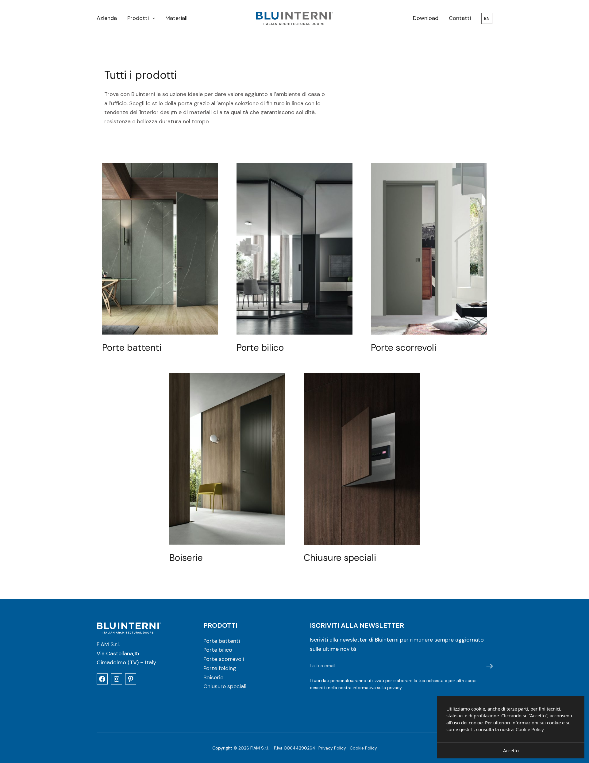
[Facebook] (102, 679)
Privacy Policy (332, 748)
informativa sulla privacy (377, 687)
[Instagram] (116, 679)
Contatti (460, 18)
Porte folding (219, 668)
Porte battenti (221, 641)
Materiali (176, 18)
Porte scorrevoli (223, 659)
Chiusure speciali (224, 686)
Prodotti (138, 18)
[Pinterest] (130, 679)
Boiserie (213, 677)
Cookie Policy (363, 748)
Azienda (107, 18)
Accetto (511, 750)
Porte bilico (217, 650)
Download (425, 18)
